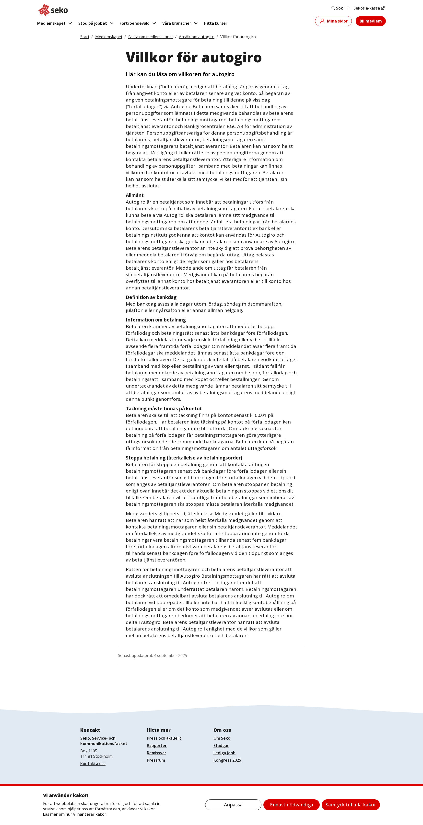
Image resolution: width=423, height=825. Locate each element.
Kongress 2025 (227, 760)
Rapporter (157, 745)
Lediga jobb (224, 753)
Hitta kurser (215, 23)
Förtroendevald (135, 23)
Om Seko (221, 738)
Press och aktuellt (164, 738)
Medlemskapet (51, 23)
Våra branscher (176, 23)
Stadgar (221, 745)
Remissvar (156, 753)
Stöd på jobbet (92, 23)
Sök (339, 8)
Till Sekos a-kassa (363, 8)
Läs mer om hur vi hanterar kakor (74, 814)
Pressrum (156, 760)
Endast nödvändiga (291, 805)
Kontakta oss (93, 763)
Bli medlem (371, 21)
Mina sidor (337, 21)
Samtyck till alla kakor (351, 805)
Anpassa (233, 805)
